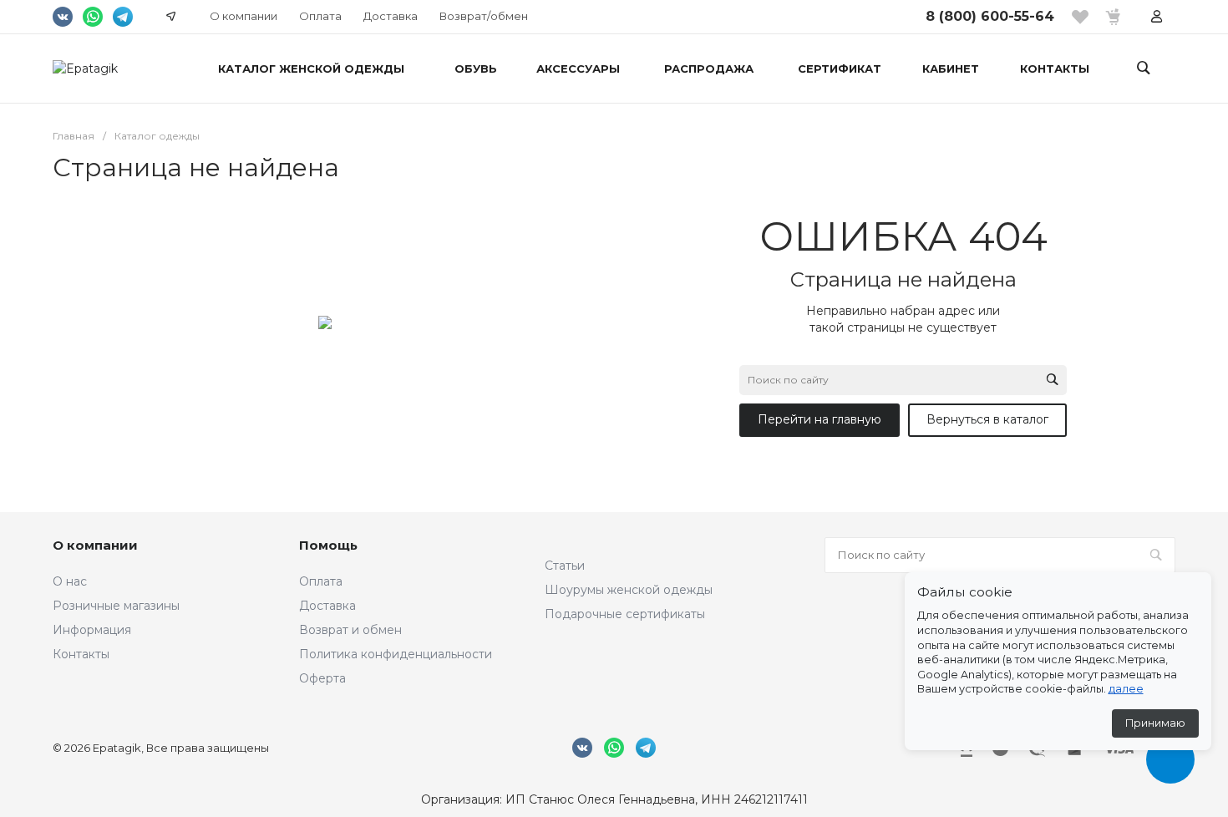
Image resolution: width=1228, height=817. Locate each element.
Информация (92, 629)
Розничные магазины (116, 605)
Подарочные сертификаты (625, 614)
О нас (70, 581)
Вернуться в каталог (987, 419)
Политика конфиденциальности (395, 654)
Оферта (322, 678)
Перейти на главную (819, 419)
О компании (243, 16)
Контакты (81, 654)
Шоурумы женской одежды (629, 589)
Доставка (390, 16)
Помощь (328, 545)
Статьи (565, 565)
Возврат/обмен (483, 16)
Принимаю (1155, 723)
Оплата (320, 16)
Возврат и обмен (350, 629)
